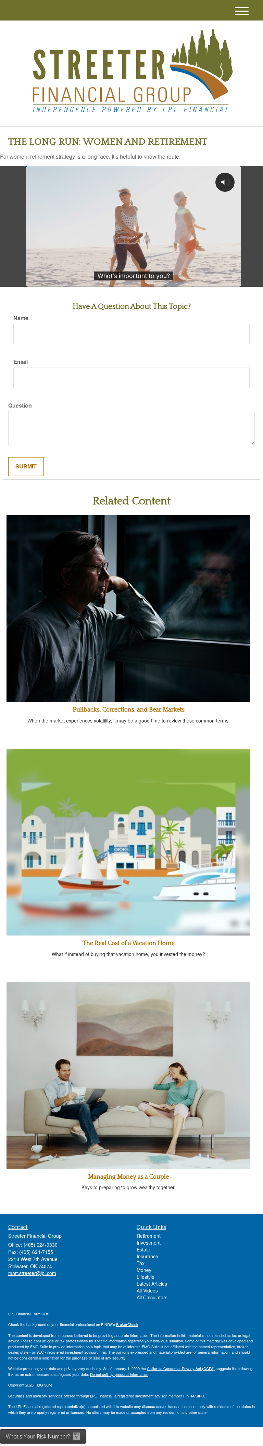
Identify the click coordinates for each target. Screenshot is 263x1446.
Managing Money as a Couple (128, 1176)
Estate (143, 1249)
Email (20, 362)
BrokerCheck (127, 1324)
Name (20, 318)
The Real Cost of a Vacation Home (129, 943)
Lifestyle (145, 1276)
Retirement (149, 1235)
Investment (149, 1242)
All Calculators (152, 1297)
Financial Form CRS (32, 1313)
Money (144, 1269)
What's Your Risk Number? (38, 1436)
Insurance (147, 1256)
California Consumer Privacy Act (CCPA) (181, 1368)
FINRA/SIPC (193, 1395)
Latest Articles (152, 1283)
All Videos (147, 1290)
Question (20, 405)
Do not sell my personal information (119, 1374)
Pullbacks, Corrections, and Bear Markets (129, 709)
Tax (141, 1263)
